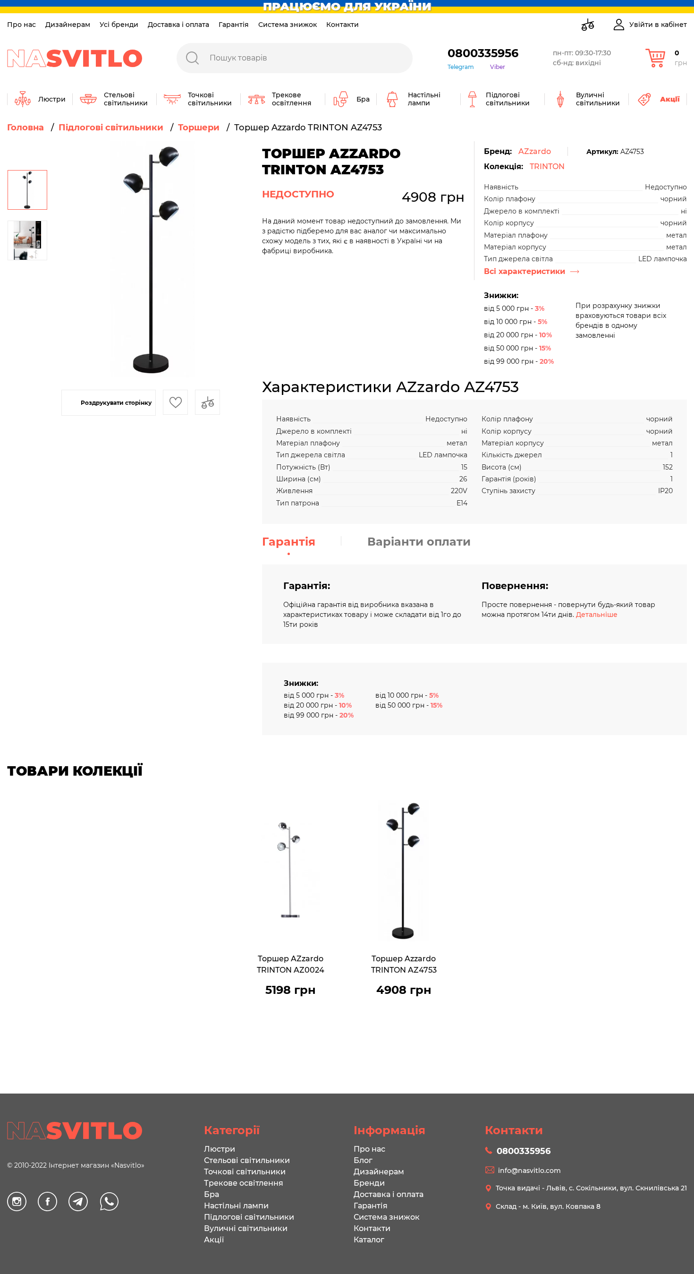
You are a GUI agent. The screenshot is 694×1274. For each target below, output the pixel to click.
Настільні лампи (236, 1205)
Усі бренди (119, 24)
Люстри (219, 1149)
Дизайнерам (67, 24)
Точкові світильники (245, 1171)
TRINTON (547, 166)
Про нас (21, 24)
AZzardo (534, 151)
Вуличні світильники (246, 1228)
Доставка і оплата (178, 24)
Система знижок (287, 24)
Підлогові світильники (249, 1217)
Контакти (342, 24)
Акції (214, 1239)
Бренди (369, 1183)
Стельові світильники (247, 1160)
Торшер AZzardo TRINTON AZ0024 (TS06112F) (290, 965)
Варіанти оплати (419, 541)
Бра (211, 1194)
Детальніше (597, 614)
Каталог (369, 1239)
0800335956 (483, 53)
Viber (497, 66)
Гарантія (234, 24)
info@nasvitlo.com (529, 1170)
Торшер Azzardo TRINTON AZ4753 (404, 964)
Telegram (461, 66)
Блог (363, 1160)
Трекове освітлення (243, 1183)
